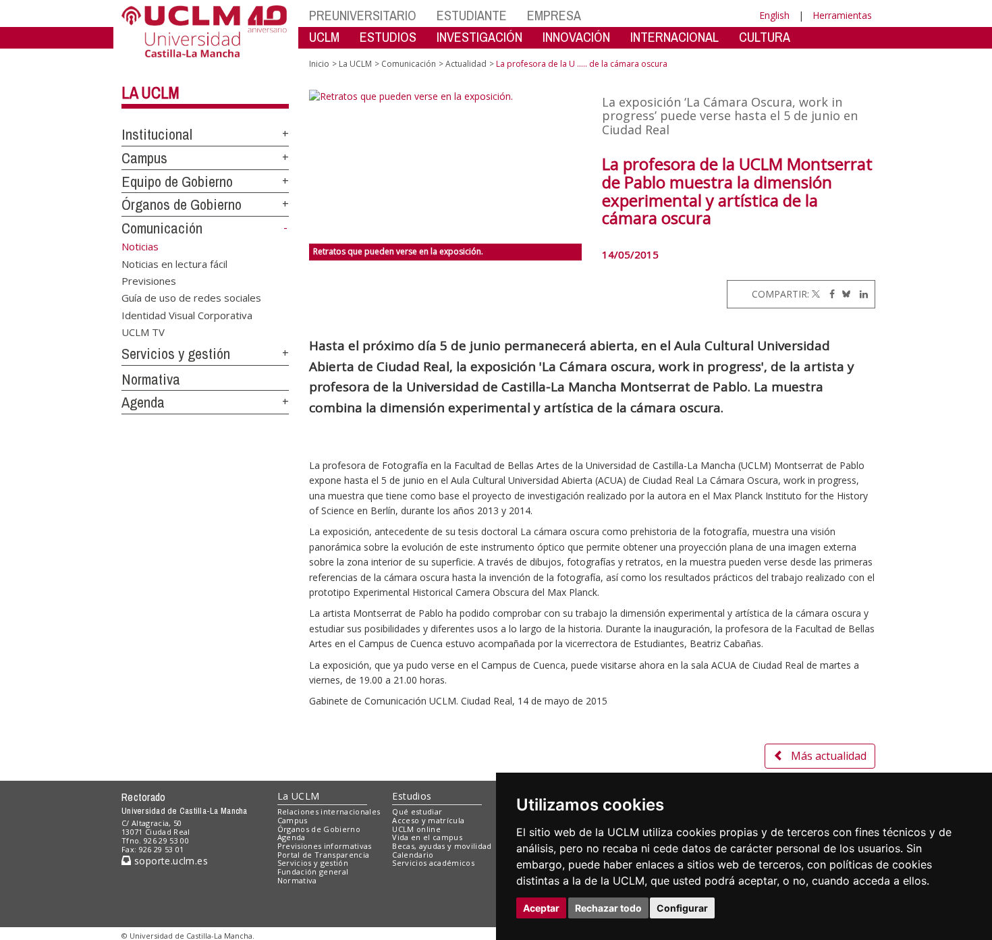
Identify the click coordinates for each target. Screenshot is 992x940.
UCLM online (416, 829)
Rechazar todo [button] (608, 908)
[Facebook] (829, 293)
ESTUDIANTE (472, 15)
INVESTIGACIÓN (479, 37)
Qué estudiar (417, 811)
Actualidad (466, 64)
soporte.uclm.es (169, 860)
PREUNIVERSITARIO (362, 15)
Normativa (150, 379)
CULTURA (764, 37)
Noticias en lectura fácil (174, 263)
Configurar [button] (682, 908)
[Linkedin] (860, 293)
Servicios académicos (433, 863)
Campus (144, 158)
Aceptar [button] (541, 908)
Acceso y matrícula (428, 820)
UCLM (324, 37)
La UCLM (150, 92)
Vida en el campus (427, 837)
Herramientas (842, 15)
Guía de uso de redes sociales (191, 297)
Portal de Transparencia (323, 855)
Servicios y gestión (175, 353)
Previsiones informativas (324, 846)
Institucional (156, 134)
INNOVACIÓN (576, 37)
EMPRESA (554, 15)
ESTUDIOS (388, 37)
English (774, 15)
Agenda (143, 402)
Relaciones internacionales (329, 811)
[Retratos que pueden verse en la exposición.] (445, 167)
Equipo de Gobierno (177, 181)
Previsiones (148, 280)
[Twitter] (816, 293)
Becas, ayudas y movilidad (441, 846)
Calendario (412, 855)
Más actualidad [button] (828, 755)
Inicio (319, 64)
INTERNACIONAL (674, 37)
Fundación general (313, 871)
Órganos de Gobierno (181, 204)
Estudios (411, 796)
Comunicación (161, 228)
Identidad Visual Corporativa (186, 314)
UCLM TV (143, 332)
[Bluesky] (843, 293)
